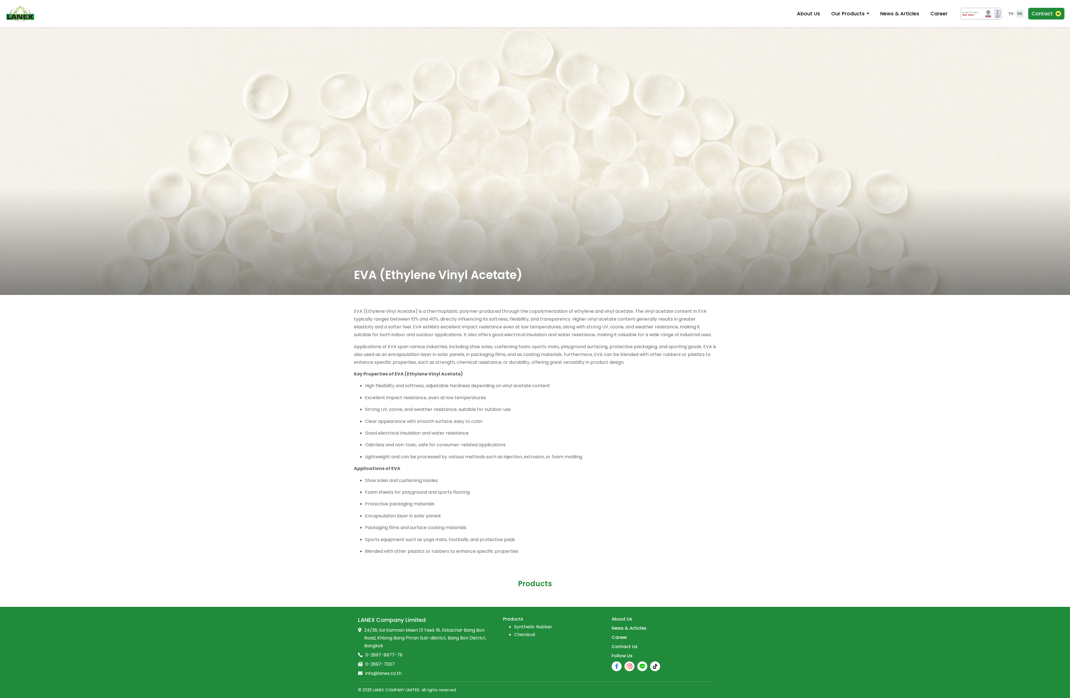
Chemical (524, 634)
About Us (622, 619)
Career (619, 637)
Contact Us (625, 646)
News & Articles (629, 628)
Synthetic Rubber (533, 627)
